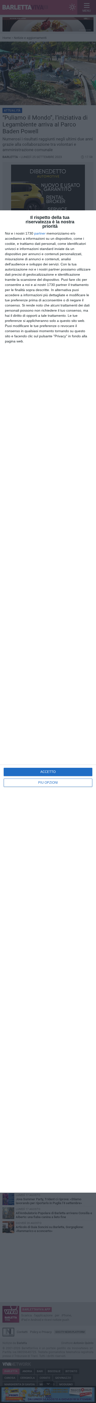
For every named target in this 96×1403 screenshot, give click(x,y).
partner (40, 233)
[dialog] (48, 701)
